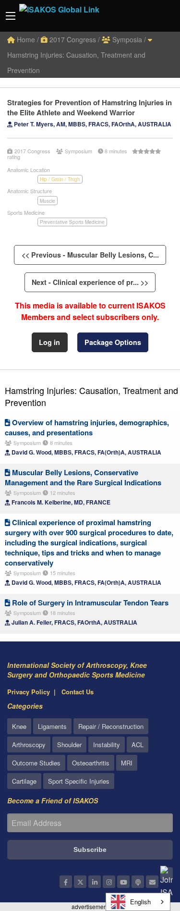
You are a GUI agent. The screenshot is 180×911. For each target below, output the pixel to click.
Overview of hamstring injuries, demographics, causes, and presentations (87, 427)
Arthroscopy (29, 744)
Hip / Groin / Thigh (60, 179)
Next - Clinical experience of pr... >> (90, 282)
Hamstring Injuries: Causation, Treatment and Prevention (76, 62)
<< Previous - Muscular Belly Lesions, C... (90, 254)
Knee (19, 726)
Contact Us (77, 691)
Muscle (47, 200)
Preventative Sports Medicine (72, 222)
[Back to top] (149, 851)
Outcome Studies (36, 762)
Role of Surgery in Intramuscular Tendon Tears (89, 602)
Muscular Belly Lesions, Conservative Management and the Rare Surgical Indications (83, 477)
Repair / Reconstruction (111, 726)
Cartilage (24, 781)
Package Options (112, 342)
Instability (106, 744)
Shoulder (69, 744)
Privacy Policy (28, 691)
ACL (138, 744)
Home (25, 39)
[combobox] (138, 902)
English (140, 901)
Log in (49, 342)
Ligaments (52, 726)
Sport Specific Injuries (78, 781)
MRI (126, 762)
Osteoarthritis (90, 762)
